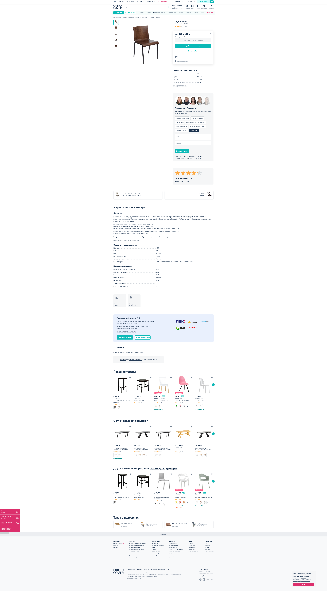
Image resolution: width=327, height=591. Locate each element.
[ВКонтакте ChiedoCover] (211, 579)
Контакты (131, 1)
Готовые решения (173, 556)
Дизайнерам (203, 1)
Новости (207, 547)
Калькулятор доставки (158, 545)
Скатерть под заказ (134, 551)
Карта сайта (155, 556)
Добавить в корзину (193, 46)
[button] (125, 7)
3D (212, 1)
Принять (303, 584)
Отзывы (191, 543)
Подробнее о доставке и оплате (126, 331)
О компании (120, 1)
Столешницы (172, 13)
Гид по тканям (155, 558)
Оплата (153, 547)
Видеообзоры (192, 545)
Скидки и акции (117, 543)
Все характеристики (179, 86)
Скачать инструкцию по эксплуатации (126, 240)
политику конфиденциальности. (301, 581)
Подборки (116, 547)
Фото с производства (194, 554)
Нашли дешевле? (182, 57)
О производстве (209, 551)
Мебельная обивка (134, 558)
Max (192, 8)
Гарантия (154, 549)
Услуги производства (174, 551)
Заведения (131, 13)
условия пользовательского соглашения (301, 578)
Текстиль (181, 13)
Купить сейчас (193, 51)
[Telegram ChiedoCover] (200, 579)
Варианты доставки (183, 61)
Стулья (142, 13)
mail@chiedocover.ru (206, 576)
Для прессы (172, 558)
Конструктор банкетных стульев (137, 543)
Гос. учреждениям (173, 545)
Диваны (196, 13)
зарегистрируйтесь (135, 360)
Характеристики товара (118, 304)
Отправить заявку (182, 151)
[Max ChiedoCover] (204, 579)
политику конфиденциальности (201, 147)
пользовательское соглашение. (172, 574)
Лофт (202, 13)
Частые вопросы (156, 551)
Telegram (187, 8)
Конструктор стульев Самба (136, 549)
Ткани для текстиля (134, 556)
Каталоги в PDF (156, 554)
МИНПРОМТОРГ (173, 547)
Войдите (123, 360)
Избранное (204, 8)
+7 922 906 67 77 (177, 5)
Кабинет (197, 8)
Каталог (119, 13)
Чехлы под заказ (133, 554)
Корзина (211, 8)
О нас (206, 543)
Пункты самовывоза (143, 338)
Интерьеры (191, 549)
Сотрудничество (173, 543)
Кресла (188, 13)
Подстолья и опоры (159, 13)
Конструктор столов (134, 547)
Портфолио (192, 547)
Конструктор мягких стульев (136, 545)
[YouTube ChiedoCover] (208, 579)
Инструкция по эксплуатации (133, 304)
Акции (209, 13)
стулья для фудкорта (163, 468)
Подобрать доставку (125, 338)
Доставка (142, 1)
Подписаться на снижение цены (201, 57)
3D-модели (172, 560)
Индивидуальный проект (136, 560)
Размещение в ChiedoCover (176, 549)
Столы (149, 13)
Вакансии (207, 549)
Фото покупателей (193, 551)
